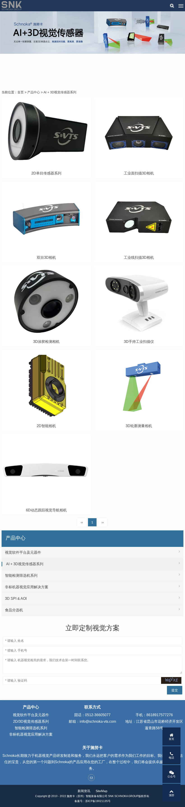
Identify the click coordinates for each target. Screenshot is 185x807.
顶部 (171, 795)
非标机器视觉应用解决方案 (26, 587)
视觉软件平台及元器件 (23, 552)
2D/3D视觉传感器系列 (31, 721)
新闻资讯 (84, 791)
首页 (20, 92)
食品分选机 (14, 610)
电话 (171, 757)
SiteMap (101, 791)
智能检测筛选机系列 (21, 575)
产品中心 (33, 92)
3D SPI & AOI (16, 598)
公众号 (171, 776)
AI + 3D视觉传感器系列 (60, 92)
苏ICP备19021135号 (98, 801)
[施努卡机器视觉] (12, 5)
